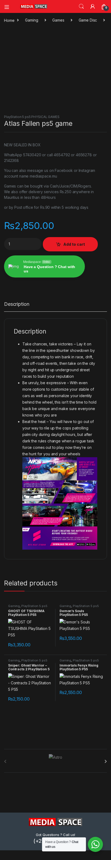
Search (81, 6)
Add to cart (74, 244)
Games (58, 20)
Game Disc (88, 20)
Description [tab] (16, 304)
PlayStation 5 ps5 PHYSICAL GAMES (32, 117)
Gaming (31, 20)
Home (9, 20)
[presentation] (106, 761)
